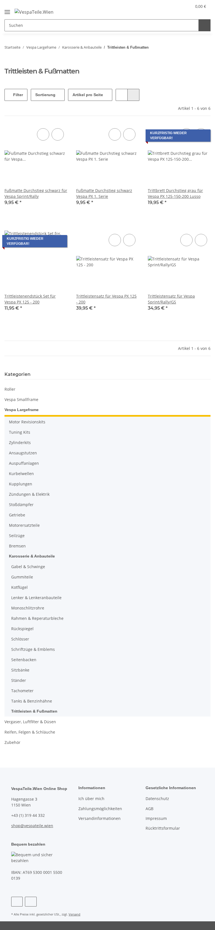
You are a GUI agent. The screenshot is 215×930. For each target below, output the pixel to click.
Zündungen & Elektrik (29, 494)
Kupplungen (20, 484)
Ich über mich (91, 798)
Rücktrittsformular (163, 828)
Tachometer (22, 690)
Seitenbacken (23, 659)
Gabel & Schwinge (28, 566)
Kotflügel (19, 587)
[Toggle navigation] (7, 9)
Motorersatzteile (24, 525)
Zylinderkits (20, 442)
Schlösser (20, 639)
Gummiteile (22, 577)
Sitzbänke (20, 670)
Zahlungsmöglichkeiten (100, 808)
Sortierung (45, 94)
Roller (9, 389)
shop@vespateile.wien (32, 825)
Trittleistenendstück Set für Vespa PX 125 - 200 (30, 299)
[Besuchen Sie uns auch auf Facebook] (17, 902)
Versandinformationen (99, 818)
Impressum (156, 818)
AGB (149, 808)
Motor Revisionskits (27, 421)
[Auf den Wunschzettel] (58, 134)
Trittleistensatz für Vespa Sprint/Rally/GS (171, 299)
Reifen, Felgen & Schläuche (29, 732)
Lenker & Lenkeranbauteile (36, 597)
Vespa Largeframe (21, 409)
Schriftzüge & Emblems (33, 649)
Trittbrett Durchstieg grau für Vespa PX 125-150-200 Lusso (175, 193)
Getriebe (17, 515)
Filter (17, 94)
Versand (74, 914)
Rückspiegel (22, 628)
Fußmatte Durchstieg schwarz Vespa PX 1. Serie (104, 193)
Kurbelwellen (21, 473)
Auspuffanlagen (24, 463)
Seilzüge (17, 535)
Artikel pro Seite (88, 94)
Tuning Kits (19, 432)
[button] (165, 6)
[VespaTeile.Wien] (34, 11)
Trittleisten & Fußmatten (34, 711)
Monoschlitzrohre (27, 608)
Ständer (18, 680)
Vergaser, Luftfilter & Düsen (30, 721)
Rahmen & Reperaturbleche (37, 618)
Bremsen (17, 546)
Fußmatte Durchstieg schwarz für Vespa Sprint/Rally (35, 193)
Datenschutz (157, 798)
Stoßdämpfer (21, 504)
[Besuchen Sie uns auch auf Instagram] (30, 902)
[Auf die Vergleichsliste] (43, 134)
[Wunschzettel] (176, 6)
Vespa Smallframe (21, 399)
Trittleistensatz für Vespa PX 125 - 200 (106, 299)
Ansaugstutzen (23, 452)
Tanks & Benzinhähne (31, 701)
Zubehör (12, 742)
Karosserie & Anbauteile (32, 556)
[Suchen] (204, 25)
